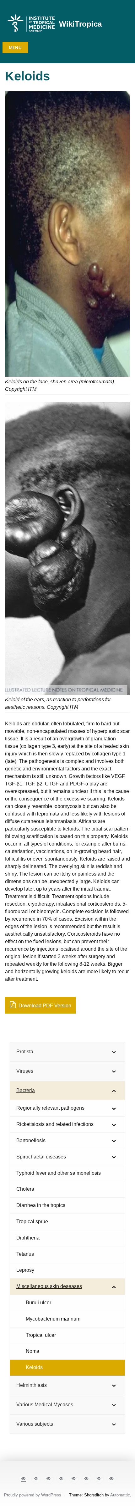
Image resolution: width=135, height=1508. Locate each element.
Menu (15, 47)
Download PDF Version (44, 1005)
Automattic (120, 1495)
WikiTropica (80, 24)
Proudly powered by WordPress (32, 1495)
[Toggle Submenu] (114, 1051)
